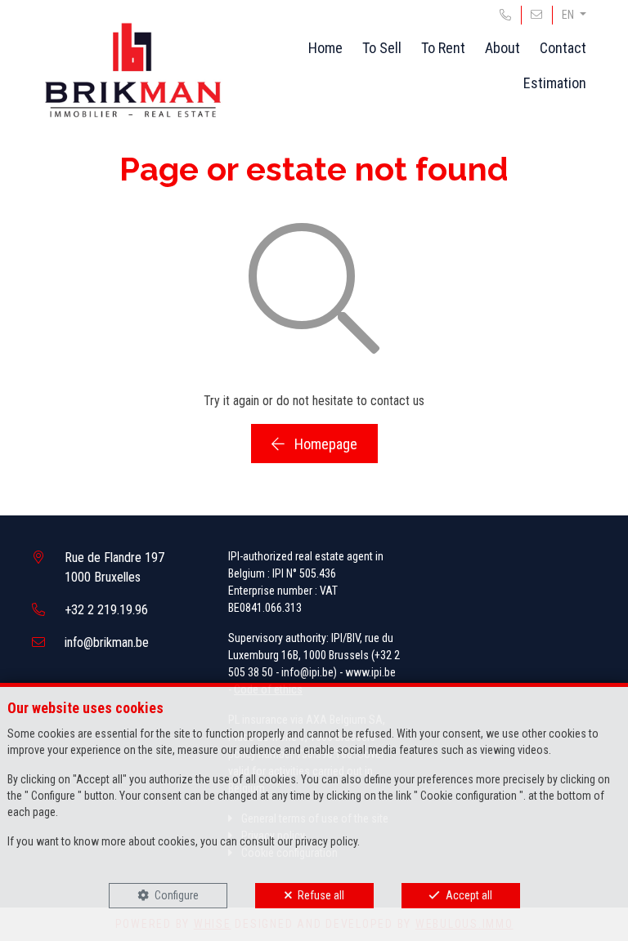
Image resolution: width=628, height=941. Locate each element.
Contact (563, 47)
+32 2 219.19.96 (106, 610)
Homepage (324, 444)
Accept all (469, 895)
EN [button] (569, 14)
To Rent (443, 47)
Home (325, 47)
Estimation (554, 82)
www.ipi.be (370, 672)
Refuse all (321, 895)
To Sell (381, 47)
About (502, 47)
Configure (177, 895)
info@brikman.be (107, 642)
